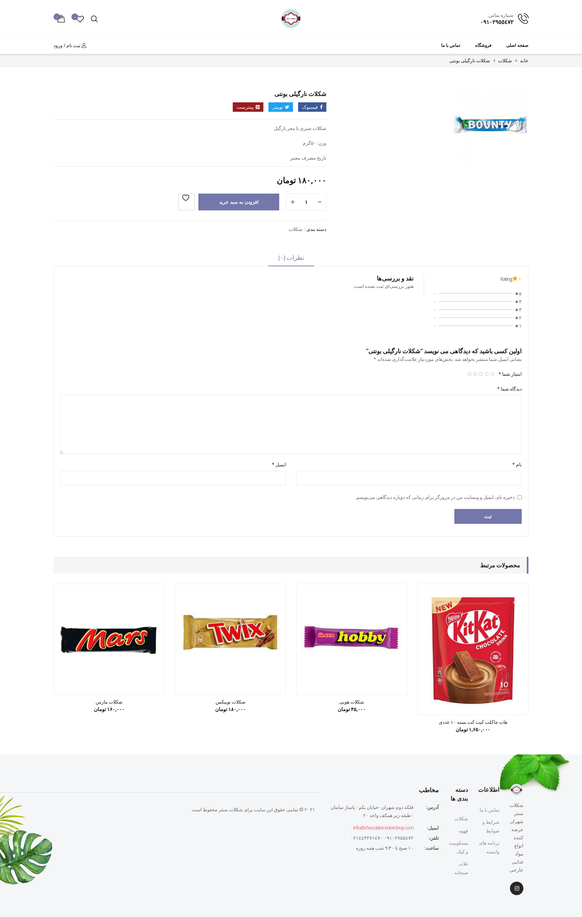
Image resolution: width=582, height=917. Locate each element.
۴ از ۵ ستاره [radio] (475, 374)
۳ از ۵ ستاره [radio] (481, 374)
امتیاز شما (510, 374)
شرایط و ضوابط (490, 826)
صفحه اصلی (517, 45)
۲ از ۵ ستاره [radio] (486, 374)
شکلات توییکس (231, 702)
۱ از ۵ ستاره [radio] (492, 374)
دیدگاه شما (509, 388)
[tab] (291, 259)
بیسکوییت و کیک (458, 847)
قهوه (463, 830)
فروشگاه (483, 45)
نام (517, 464)
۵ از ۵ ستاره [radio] (469, 374)
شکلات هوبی (351, 702)
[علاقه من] (186, 202)
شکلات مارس (109, 702)
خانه (524, 60)
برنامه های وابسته (489, 847)
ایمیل (279, 464)
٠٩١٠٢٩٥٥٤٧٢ (497, 22)
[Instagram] (516, 888)
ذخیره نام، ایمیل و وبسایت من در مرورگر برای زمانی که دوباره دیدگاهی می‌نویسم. (435, 497)
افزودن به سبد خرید (239, 202)
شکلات (505, 60)
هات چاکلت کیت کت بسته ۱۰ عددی (473, 722)
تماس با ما (450, 45)
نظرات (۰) (291, 257)
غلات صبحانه (461, 868)
